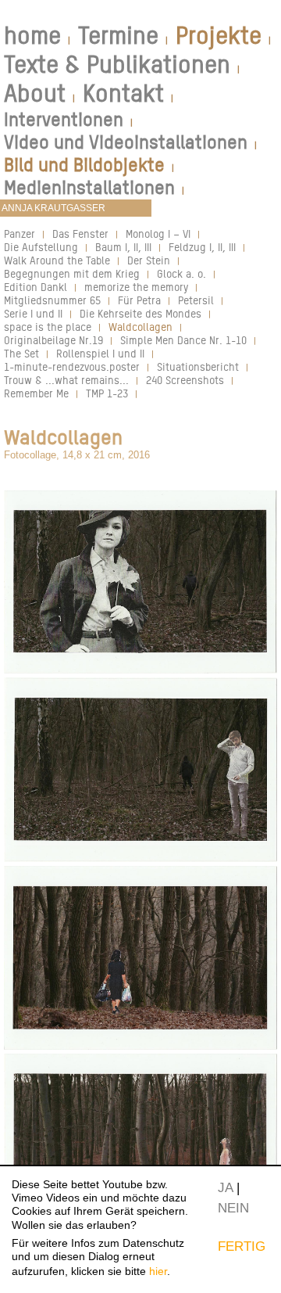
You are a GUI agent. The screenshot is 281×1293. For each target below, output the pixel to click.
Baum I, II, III (123, 246)
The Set (21, 353)
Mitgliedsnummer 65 (52, 300)
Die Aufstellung (41, 246)
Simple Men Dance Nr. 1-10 (183, 340)
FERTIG (241, 1246)
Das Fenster (80, 233)
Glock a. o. (181, 273)
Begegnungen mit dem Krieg (72, 273)
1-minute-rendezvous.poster (72, 366)
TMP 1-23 (107, 393)
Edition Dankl (35, 286)
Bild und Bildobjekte (84, 164)
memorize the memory (136, 286)
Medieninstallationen (89, 187)
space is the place (47, 326)
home (32, 35)
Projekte (218, 35)
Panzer (19, 233)
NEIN (233, 1208)
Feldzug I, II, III (202, 246)
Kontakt (123, 93)
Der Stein (148, 260)
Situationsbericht (198, 366)
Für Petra (139, 300)
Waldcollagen (140, 326)
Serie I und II (33, 313)
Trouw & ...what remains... (66, 379)
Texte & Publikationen (117, 64)
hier (158, 1271)
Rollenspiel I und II (100, 353)
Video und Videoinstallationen (125, 142)
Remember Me (36, 393)
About (35, 93)
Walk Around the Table (57, 260)
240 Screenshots (185, 379)
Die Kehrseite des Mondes (140, 313)
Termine (118, 35)
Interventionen (63, 119)
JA (225, 1187)
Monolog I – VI (158, 233)
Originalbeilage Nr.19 (53, 340)
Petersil (196, 300)
